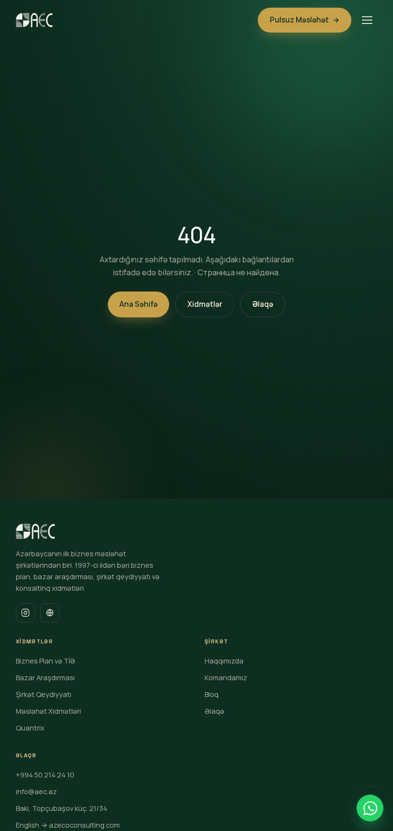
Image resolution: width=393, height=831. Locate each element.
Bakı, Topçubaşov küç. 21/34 (61, 808)
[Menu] (367, 20)
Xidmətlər (204, 304)
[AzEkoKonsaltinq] (34, 20)
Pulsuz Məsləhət (305, 20)
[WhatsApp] (370, 808)
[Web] (49, 612)
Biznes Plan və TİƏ (45, 660)
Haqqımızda (224, 660)
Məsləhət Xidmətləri (48, 711)
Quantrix (30, 727)
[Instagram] (25, 612)
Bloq (212, 694)
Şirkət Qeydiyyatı (43, 694)
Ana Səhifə (138, 304)
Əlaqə (262, 304)
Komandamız (226, 677)
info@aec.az (36, 791)
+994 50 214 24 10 (45, 774)
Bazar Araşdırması (45, 677)
